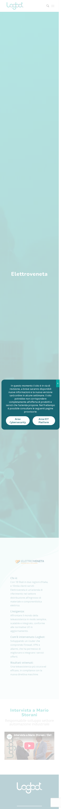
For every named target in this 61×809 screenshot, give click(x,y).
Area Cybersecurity (18, 420)
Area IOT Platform (44, 420)
